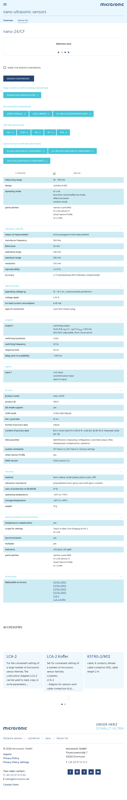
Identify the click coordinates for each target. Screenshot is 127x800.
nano (48, 738)
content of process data (17, 431)
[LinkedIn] (91, 772)
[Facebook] (70, 772)
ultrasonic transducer (15, 483)
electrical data (12, 286)
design (8, 186)
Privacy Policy (11, 758)
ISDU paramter (12, 440)
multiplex (9, 544)
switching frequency (15, 344)
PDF (62, 132)
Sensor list (23, 20)
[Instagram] (77, 772)
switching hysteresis (15, 338)
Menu (5, 4)
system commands (14, 449)
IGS (36, 132)
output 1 (9, 326)
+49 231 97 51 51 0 (77, 762)
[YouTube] (98, 772)
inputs (8, 366)
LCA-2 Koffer (59, 600)
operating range (13, 252)
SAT (9, 132)
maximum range (13, 258)
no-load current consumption (20, 303)
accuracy (9, 275)
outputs (9, 320)
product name (12, 396)
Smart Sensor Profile (15, 455)
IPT (49, 132)
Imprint (7, 754)
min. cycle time (12, 419)
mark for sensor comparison (24, 68)
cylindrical (34, 738)
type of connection (14, 309)
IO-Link (8, 390)
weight (8, 506)
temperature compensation (18, 523)
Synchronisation (13, 538)
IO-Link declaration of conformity (71, 151)
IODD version (11, 461)
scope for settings (14, 529)
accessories (11, 576)
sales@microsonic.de (17, 779)
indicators (10, 549)
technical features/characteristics (22, 517)
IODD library (40, 114)
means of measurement (16, 235)
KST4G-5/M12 (59, 593)
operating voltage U (15, 292)
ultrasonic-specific (14, 229)
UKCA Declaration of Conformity (25, 161)
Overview (8, 20)
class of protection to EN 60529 (20, 489)
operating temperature (16, 495)
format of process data (16, 425)
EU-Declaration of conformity (24, 151)
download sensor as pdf (21, 95)
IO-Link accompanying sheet (72, 114)
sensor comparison (18, 79)
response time (12, 350)
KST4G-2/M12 (59, 589)
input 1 (8, 372)
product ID (10, 402)
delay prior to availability (17, 356)
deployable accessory (15, 582)
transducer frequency (16, 240)
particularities (12, 208)
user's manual (15, 114)
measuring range (13, 180)
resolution (10, 264)
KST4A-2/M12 (59, 582)
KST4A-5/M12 (59, 586)
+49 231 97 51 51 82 (15, 775)
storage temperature (15, 500)
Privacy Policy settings (16, 762)
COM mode (10, 413)
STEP (22, 132)
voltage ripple (12, 298)
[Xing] (84, 772)
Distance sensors (12, 738)
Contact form (11, 785)
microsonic (15, 729)
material (9, 477)
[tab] (63, 229)
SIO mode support (14, 408)
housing (9, 471)
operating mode (13, 191)
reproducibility (12, 269)
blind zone (10, 246)
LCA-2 (56, 596)
